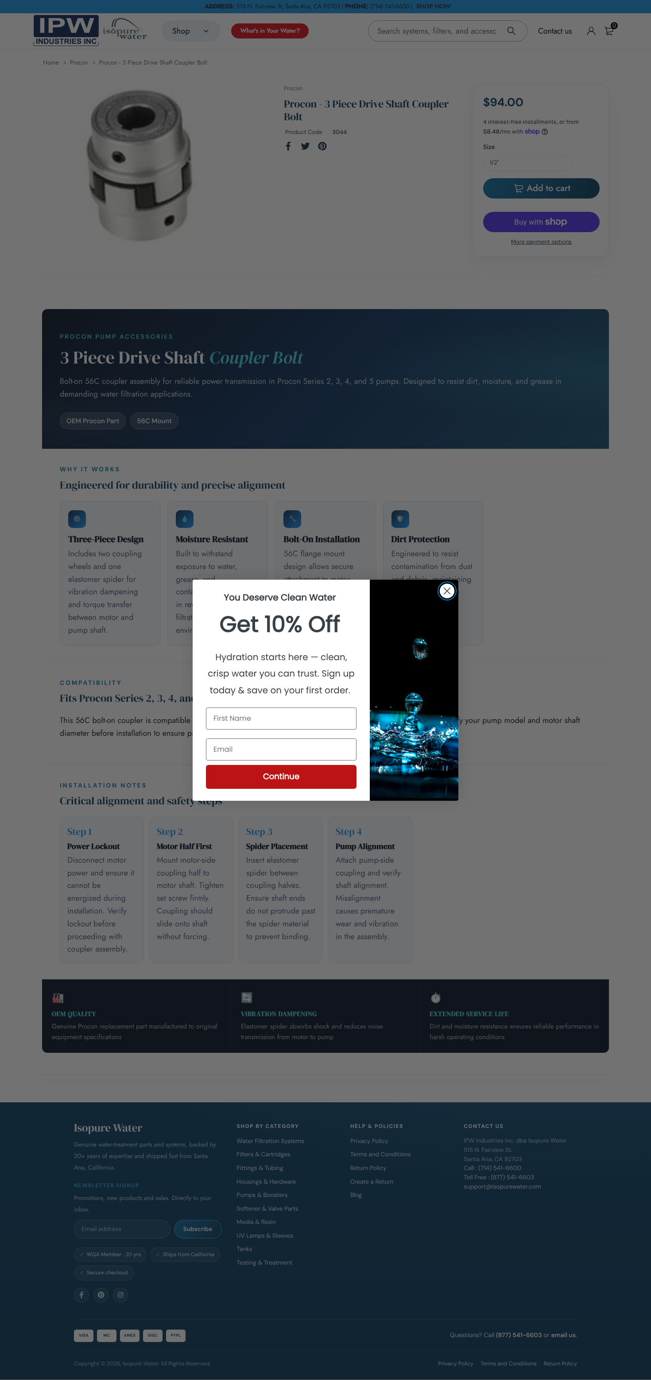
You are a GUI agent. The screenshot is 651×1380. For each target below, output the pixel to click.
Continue (281, 776)
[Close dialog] (447, 591)
